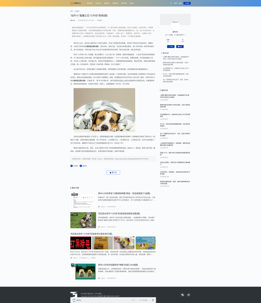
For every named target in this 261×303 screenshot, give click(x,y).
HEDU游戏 (98, 293)
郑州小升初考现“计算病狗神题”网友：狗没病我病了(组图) (124, 193)
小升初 (75, 166)
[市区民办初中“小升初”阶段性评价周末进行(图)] (113, 242)
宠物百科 (107, 3)
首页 (71, 11)
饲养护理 (124, 3)
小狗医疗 (99, 20)
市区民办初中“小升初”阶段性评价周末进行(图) (91, 234)
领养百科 (90, 3)
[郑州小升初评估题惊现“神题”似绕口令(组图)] (83, 271)
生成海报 (144, 300)
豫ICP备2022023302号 (111, 296)
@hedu (72, 20)
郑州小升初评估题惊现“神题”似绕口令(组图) (118, 265)
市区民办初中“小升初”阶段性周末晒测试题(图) (119, 213)
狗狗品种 (115, 3)
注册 (180, 3)
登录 (175, 3)
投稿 (187, 3)
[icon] (182, 295)
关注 (171, 46)
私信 (181, 46)
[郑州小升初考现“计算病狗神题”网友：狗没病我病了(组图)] (83, 200)
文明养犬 (98, 3)
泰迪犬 (132, 3)
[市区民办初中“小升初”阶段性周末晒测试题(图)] (83, 220)
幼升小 (85, 166)
